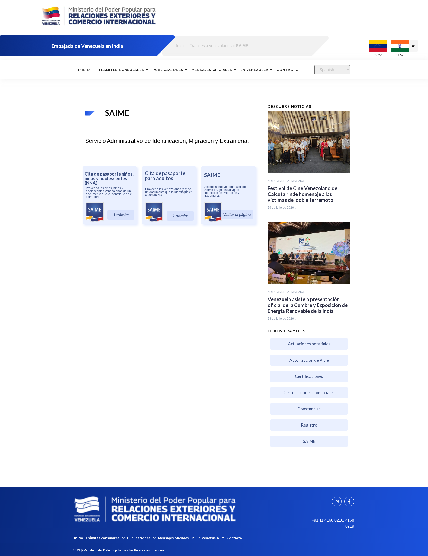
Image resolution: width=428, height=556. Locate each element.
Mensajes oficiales (211, 70)
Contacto (287, 70)
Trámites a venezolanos (211, 46)
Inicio (181, 46)
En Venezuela (254, 70)
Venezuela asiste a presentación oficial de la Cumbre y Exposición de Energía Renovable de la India (308, 305)
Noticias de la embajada (286, 180)
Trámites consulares (121, 70)
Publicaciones (168, 70)
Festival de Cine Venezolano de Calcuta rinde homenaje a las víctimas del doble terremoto (302, 194)
